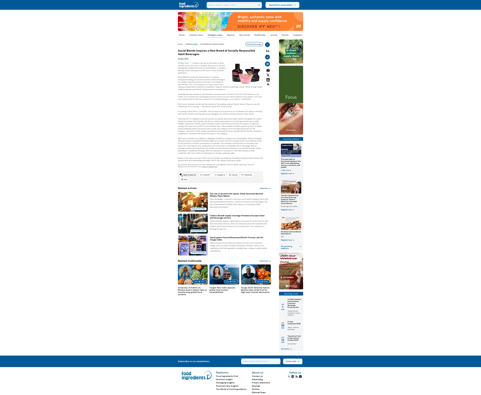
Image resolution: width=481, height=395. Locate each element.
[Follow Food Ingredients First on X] (288, 377)
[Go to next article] (268, 63)
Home (182, 35)
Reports (231, 35)
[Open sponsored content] (240, 30)
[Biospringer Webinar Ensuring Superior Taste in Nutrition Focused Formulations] (291, 288)
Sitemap (256, 386)
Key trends (244, 35)
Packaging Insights (225, 382)
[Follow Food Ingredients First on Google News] (300, 377)
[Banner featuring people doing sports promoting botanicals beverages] (291, 134)
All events (285, 349)
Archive (255, 389)
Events (285, 35)
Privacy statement (261, 382)
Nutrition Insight (224, 379)
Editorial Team (259, 392)
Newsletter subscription (281, 5)
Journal (273, 35)
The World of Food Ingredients (231, 389)
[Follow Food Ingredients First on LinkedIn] (292, 377)
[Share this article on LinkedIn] (268, 80)
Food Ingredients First (227, 376)
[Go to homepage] (197, 379)
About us (257, 372)
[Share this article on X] (268, 75)
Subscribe (291, 361)
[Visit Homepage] (189, 9)
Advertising (257, 379)
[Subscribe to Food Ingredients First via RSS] (268, 85)
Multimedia (259, 35)
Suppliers (297, 35)
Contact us (257, 376)
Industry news (196, 35)
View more (264, 188)
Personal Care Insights (227, 386)
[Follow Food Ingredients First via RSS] (296, 377)
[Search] (259, 5)
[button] (205, 175)
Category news (215, 35)
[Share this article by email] (268, 70)
